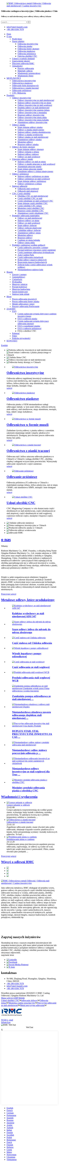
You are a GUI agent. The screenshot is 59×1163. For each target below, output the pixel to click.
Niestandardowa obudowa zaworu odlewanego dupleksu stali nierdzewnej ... (31, 715)
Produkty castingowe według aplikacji (28, 245)
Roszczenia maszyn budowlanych (32, 262)
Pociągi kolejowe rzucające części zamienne (37, 250)
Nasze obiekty (18, 41)
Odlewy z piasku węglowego (30, 134)
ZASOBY (11, 309)
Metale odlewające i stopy (23, 304)
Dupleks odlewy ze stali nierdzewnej (33, 107)
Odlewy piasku (18, 125)
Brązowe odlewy (25, 238)
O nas (9, 36)
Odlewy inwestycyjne (21, 98)
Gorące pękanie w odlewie (18, 805)
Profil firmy (17, 39)
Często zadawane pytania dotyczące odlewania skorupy (33, 322)
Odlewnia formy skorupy (28, 49)
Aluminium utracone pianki (29, 166)
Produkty (11, 95)
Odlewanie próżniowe (21, 90)
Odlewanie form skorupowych (25, 85)
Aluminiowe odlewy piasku (30, 139)
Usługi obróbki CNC (21, 503)
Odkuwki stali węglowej (28, 188)
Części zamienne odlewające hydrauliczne (36, 252)
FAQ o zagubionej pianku (29, 326)
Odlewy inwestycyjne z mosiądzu (32, 112)
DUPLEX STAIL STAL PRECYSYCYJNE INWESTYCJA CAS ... (32, 734)
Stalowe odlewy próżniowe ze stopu (33, 176)
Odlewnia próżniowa (27, 53)
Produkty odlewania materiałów (26, 215)
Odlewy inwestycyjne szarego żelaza (34, 110)
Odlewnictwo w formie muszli (28, 424)
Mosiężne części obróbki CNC (31, 208)
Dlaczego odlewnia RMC (23, 63)
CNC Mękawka (19, 93)
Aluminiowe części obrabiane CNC (33, 213)
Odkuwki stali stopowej (28, 191)
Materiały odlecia (25, 71)
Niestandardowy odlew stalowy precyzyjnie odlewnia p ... (29, 752)
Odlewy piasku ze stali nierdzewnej (33, 137)
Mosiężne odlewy (25, 142)
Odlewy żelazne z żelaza (28, 152)
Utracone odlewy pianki (22, 159)
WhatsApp (5, 1022)
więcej (9, 388)
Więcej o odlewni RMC (17, 862)
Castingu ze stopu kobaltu (29, 240)
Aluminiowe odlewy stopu (29, 233)
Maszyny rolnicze (19, 284)
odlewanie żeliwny (29, 1000)
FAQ (14, 311)
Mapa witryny (7, 998)
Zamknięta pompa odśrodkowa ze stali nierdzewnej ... (31, 698)
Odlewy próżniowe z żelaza (30, 184)
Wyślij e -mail (7, 1020)
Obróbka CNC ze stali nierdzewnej (33, 196)
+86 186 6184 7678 (15, 29)
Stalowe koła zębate (20, 294)
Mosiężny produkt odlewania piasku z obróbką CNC (28, 789)
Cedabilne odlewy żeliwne (29, 230)
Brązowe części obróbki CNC (31, 211)
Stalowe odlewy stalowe (28, 154)
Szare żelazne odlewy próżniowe (32, 181)
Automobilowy (18, 277)
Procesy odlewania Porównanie (25, 306)
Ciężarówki (17, 279)
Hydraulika (17, 282)
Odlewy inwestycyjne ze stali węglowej (35, 105)
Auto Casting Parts (26, 255)
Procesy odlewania (26, 68)
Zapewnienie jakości (21, 61)
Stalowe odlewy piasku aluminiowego (34, 132)
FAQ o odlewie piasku (27, 319)
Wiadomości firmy (25, 76)
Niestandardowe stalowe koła (30, 269)
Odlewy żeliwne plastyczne (29, 228)
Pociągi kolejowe (19, 287)
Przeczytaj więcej (8, 594)
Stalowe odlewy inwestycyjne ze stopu (34, 103)
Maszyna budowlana (21, 289)
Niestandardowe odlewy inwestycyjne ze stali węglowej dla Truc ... (31, 771)
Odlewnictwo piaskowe (22, 83)
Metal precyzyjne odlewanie (32, 1005)
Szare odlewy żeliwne (27, 225)
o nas (6, 539)
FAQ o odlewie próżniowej (29, 328)
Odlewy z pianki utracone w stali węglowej (36, 164)
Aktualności (17, 66)
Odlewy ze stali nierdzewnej (30, 218)
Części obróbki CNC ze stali (30, 198)
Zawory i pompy (19, 274)
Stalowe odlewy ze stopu (28, 220)
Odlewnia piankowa (26, 51)
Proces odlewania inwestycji (24, 299)
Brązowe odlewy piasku (28, 144)
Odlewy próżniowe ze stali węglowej (34, 179)
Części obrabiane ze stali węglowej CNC (35, 201)
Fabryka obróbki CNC (27, 56)
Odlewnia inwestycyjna (28, 44)
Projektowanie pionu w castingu (20, 839)
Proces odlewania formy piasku (25, 301)
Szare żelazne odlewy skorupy (31, 149)
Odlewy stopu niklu (26, 242)
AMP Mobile (19, 998)
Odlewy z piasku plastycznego (31, 130)
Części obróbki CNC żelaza (30, 206)
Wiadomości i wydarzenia (19, 796)
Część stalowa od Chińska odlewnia (32, 643)
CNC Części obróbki (21, 193)
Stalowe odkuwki (19, 186)
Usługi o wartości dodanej (23, 58)
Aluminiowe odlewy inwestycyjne (32, 122)
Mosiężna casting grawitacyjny (22, 1003)
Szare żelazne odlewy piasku (30, 127)
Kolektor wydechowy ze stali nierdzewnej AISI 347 (28, 615)
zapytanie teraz (7, 955)
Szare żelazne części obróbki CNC (33, 203)
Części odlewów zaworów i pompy (33, 247)
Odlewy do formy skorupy (23, 147)
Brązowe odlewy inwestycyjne (31, 115)
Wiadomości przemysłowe (29, 73)
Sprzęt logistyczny (20, 292)
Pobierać (16, 333)
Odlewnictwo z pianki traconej (25, 88)
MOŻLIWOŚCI (14, 78)
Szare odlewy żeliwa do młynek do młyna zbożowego (31, 631)
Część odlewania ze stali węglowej (31, 667)
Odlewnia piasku (25, 46)
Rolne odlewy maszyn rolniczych (32, 260)
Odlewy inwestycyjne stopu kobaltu (33, 120)
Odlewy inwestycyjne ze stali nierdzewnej (36, 100)
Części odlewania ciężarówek (30, 257)
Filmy (14, 336)
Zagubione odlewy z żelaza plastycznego (35, 171)
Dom (9, 34)
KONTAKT (12, 341)
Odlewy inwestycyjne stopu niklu (32, 117)
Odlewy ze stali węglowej (29, 157)
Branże (10, 272)
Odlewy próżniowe (20, 174)
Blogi (9, 296)
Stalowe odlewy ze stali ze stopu (32, 161)
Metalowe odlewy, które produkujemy (28, 600)
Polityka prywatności (21, 338)
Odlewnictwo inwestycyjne (24, 80)
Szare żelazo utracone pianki (30, 169)
